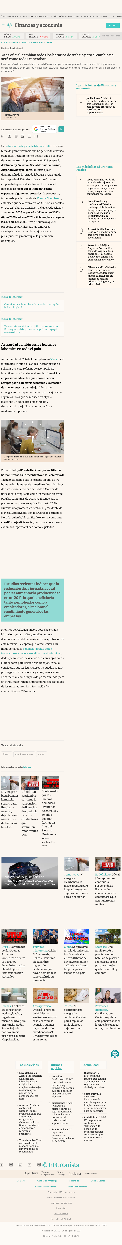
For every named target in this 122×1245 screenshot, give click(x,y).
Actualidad (26, 16)
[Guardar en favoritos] (61, 129)
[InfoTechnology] (91, 1173)
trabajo (41, 754)
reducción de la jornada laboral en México (30, 146)
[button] (115, 1054)
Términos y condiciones (61, 1203)
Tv (112, 16)
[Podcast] (75, 1173)
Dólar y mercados (69, 16)
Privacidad (61, 1208)
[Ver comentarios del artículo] (36, 136)
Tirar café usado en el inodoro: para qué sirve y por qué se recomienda (102, 233)
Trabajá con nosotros (77, 1186)
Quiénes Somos (98, 1181)
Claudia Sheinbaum (49, 198)
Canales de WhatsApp (47, 1181)
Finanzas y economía (46, 16)
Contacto (21, 1181)
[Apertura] (31, 1174)
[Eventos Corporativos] (47, 1173)
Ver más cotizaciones (111, 36)
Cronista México (9, 42)
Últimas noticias (9, 16)
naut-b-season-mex (24, 754)
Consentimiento (61, 1213)
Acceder (113, 25)
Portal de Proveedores (45, 1186)
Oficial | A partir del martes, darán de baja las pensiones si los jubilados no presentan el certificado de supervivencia (102, 105)
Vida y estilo (102, 16)
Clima (119, 16)
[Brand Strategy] (61, 1173)
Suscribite (74, 1181)
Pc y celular (87, 16)
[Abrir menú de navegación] (3, 25)
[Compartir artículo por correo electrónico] (29, 136)
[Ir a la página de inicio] (9, 25)
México (50, 42)
